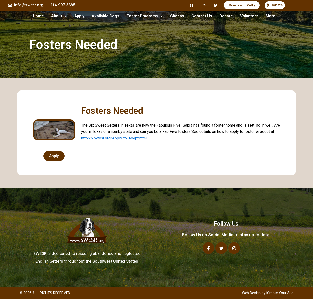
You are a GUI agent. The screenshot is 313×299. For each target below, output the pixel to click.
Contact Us (201, 16)
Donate (226, 16)
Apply (79, 16)
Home (38, 16)
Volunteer (249, 16)
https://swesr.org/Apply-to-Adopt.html (114, 138)
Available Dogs (105, 16)
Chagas (177, 16)
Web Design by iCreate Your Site (267, 293)
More (270, 16)
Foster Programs (142, 16)
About (56, 16)
